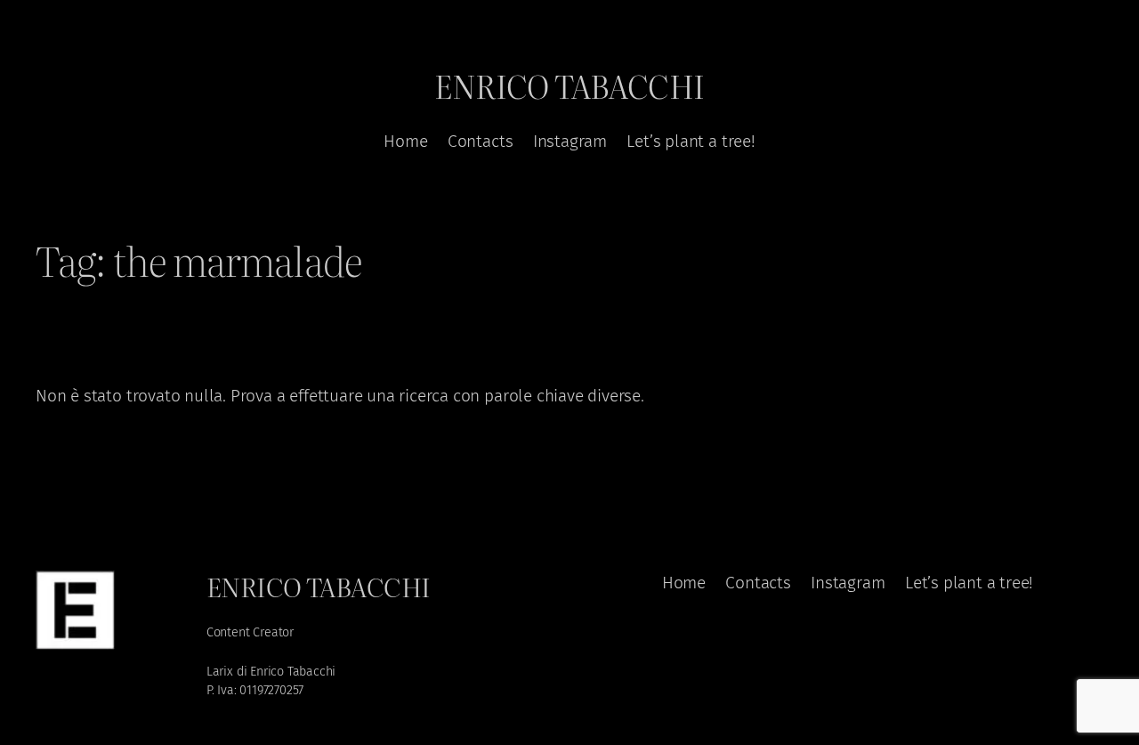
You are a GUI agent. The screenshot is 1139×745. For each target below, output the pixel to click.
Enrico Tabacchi (569, 85)
